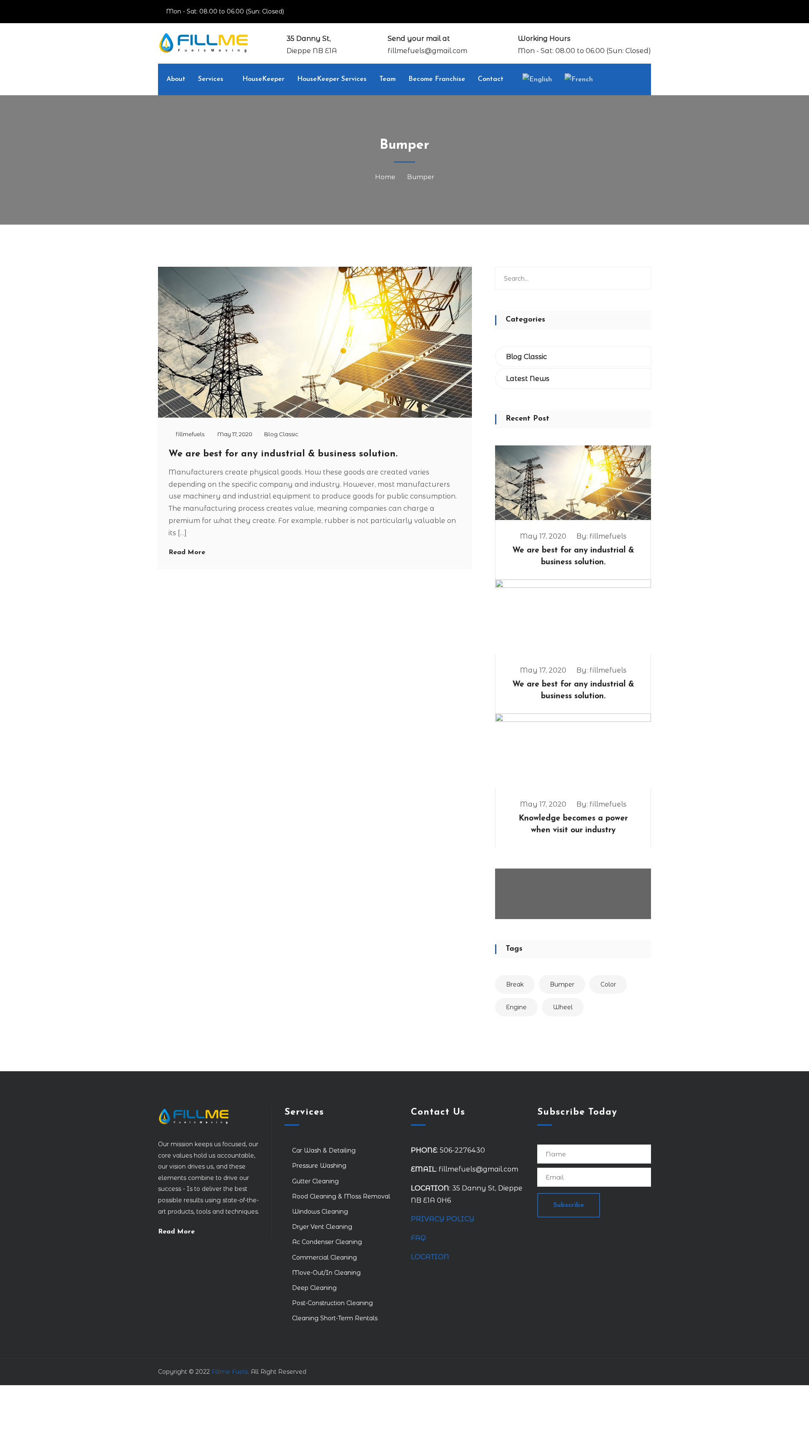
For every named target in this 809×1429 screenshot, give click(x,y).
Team (387, 79)
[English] (537, 79)
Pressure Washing (319, 1165)
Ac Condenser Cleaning (327, 1242)
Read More (187, 552)
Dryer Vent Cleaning (322, 1227)
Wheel (563, 1007)
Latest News (527, 379)
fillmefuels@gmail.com (427, 51)
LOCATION (431, 1257)
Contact (491, 79)
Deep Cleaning (314, 1288)
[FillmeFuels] (203, 42)
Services (210, 79)
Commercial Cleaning (324, 1257)
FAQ (418, 1238)
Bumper (420, 177)
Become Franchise (436, 79)
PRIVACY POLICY (442, 1219)
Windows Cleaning (320, 1211)
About (175, 79)
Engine (516, 1007)
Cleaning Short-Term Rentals (335, 1318)
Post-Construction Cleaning (332, 1303)
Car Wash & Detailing (324, 1150)
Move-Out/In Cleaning (326, 1272)
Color (608, 984)
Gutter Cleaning (315, 1181)
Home (387, 177)
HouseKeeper (263, 79)
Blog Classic (281, 434)
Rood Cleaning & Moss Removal (341, 1196)
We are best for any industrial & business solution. (283, 454)
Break (515, 984)
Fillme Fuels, (230, 1371)
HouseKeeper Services (332, 79)
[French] (579, 79)
